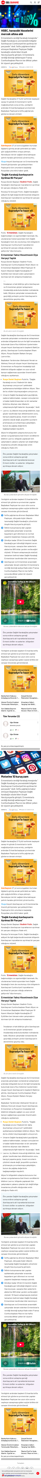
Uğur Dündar (14, 722)
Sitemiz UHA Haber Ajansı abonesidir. (12, 1475)
